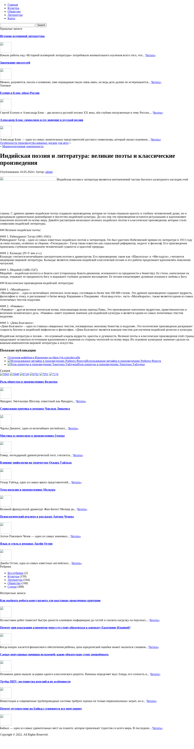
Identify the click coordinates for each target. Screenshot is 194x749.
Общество (14, 11)
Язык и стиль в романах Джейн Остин (26, 543)
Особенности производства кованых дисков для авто (34, 142)
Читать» (150, 55)
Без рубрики (15, 573)
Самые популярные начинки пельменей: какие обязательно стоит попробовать (54, 654)
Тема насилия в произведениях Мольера (27, 489)
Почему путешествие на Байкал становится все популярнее (41, 708)
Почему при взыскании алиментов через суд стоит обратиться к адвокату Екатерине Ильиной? (65, 627)
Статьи (12, 586)
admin (49, 171)
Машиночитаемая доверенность (23, 146)
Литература (15, 14)
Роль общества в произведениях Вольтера (28, 381)
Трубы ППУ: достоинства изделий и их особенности (35, 681)
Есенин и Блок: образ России (19, 93)
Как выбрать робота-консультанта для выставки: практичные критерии (50, 600)
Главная (13, 4)
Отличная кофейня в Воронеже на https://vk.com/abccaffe (44, 357)
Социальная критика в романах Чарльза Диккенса (35, 408)
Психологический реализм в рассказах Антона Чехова (37, 516)
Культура (13, 8)
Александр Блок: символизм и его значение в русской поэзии (41, 120)
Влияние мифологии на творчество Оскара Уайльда (36, 462)
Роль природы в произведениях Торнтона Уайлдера (111, 364)
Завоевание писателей (15, 62)
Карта (11, 18)
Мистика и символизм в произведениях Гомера (32, 435)
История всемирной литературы (22, 36)
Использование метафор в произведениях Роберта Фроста (123, 360)
